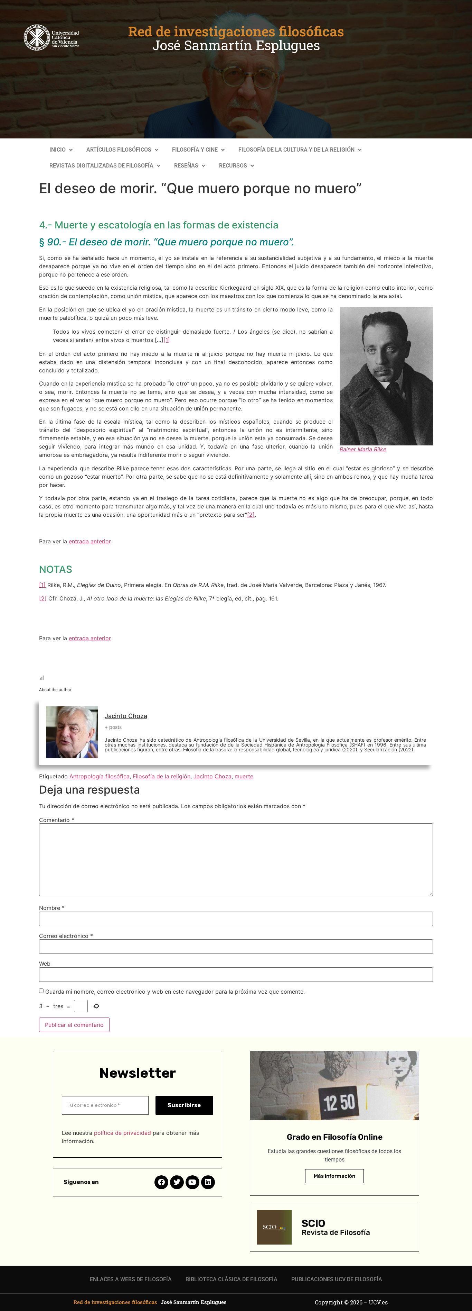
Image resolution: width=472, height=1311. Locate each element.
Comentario (56, 820)
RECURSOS (233, 165)
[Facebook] (161, 1182)
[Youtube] (192, 1182)
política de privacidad (122, 1132)
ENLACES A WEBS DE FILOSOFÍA (131, 1279)
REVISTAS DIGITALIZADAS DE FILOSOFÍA (101, 165)
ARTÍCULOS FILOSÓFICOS (118, 149)
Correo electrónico (66, 936)
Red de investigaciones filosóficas (236, 31)
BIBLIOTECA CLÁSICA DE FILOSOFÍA (231, 1279)
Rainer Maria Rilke (363, 449)
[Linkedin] (208, 1182)
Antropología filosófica (99, 776)
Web (44, 963)
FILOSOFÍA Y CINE (195, 149)
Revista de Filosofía (336, 1232)
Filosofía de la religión (161, 776)
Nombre (52, 908)
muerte (244, 776)
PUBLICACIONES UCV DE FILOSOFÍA (336, 1279)
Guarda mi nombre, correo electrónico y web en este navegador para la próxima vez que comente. (175, 991)
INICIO (57, 149)
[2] (251, 514)
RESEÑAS (186, 165)
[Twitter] (177, 1182)
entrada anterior (90, 541)
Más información (334, 1176)
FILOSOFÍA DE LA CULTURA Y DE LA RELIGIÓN (296, 149)
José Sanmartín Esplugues (236, 45)
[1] (166, 339)
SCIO (313, 1223)
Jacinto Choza (126, 716)
